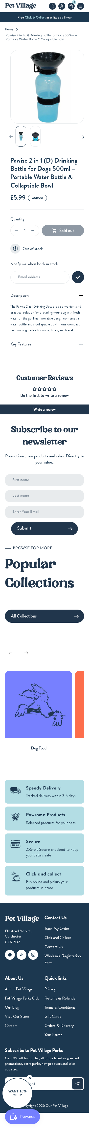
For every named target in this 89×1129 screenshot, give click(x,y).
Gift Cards (52, 1016)
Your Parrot (53, 1035)
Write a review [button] (44, 409)
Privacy (50, 989)
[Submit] (77, 1083)
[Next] (80, 136)
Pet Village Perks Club (22, 998)
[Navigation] (80, 6)
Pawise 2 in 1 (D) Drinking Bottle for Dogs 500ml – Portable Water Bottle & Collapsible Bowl (41, 37)
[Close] (30, 1078)
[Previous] (10, 652)
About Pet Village (19, 989)
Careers (11, 1025)
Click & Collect (35, 17)
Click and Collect (57, 937)
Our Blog (12, 1007)
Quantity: (17, 219)
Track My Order (56, 928)
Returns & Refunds (59, 998)
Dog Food (38, 748)
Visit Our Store (17, 1016)
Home (9, 29)
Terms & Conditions (59, 1007)
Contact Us (53, 947)
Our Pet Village (56, 1105)
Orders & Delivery (59, 1025)
